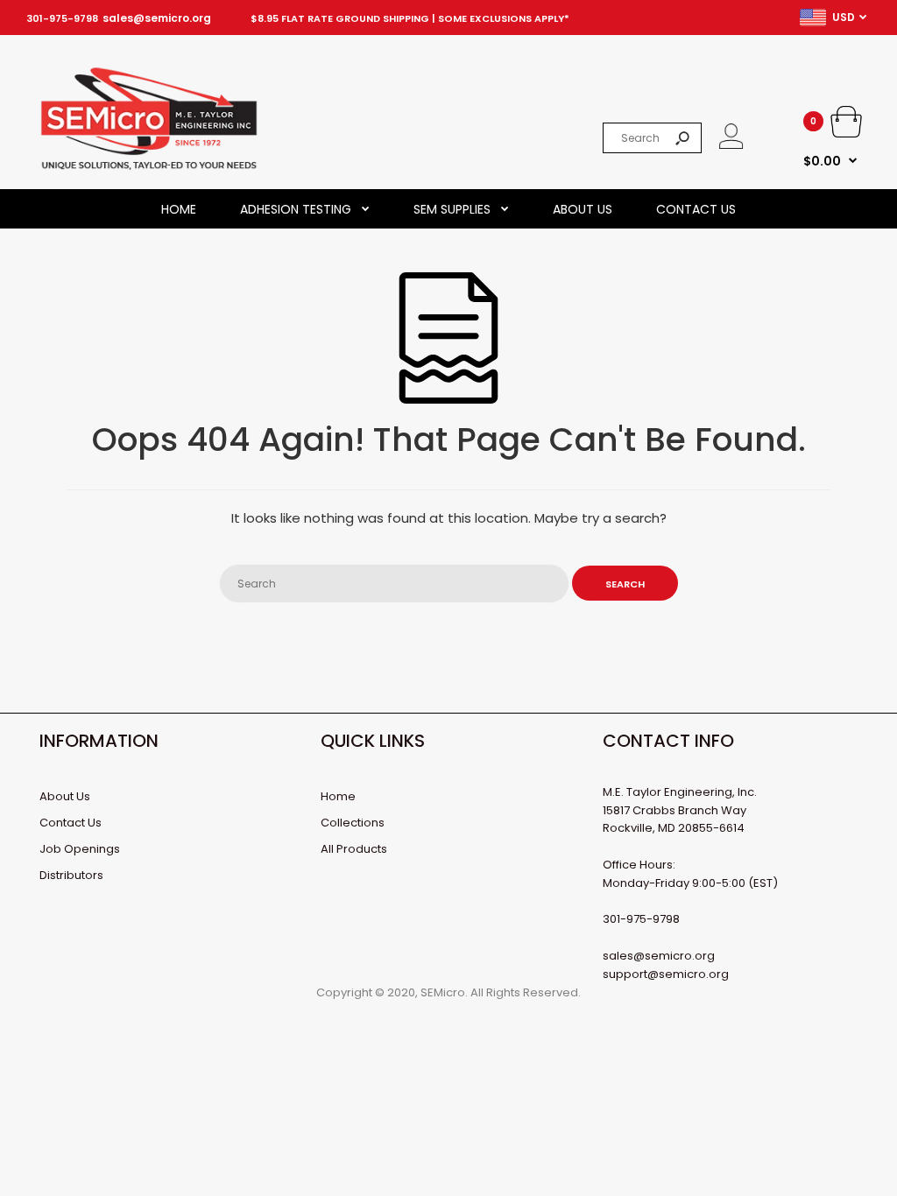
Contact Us (70, 822)
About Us (64, 796)
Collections (353, 822)
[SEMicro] (148, 166)
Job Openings (79, 849)
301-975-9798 (62, 18)
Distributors (71, 875)
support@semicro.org (666, 974)
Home (338, 796)
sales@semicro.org (156, 18)
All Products (354, 849)
